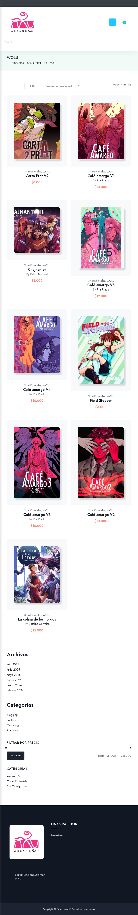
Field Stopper (101, 401)
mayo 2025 (14, 675)
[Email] (83, 4)
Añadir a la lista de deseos (36, 135)
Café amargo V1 (101, 176)
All (129, 85)
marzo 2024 (14, 685)
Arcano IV (13, 776)
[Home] (7, 63)
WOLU (46, 171)
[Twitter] (55, 4)
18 (125, 85)
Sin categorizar (17, 786)
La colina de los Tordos (37, 619)
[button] (46, 135)
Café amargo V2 (101, 515)
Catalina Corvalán (39, 624)
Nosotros (57, 835)
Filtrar (15, 755)
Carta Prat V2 (37, 176)
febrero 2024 (15, 690)
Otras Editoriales (32, 171)
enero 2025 (14, 680)
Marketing (13, 725)
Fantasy (11, 720)
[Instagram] (69, 4)
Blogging (12, 715)
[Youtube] (76, 4)
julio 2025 (13, 664)
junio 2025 (13, 670)
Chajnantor (37, 270)
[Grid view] (10, 86)
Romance (12, 731)
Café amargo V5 (100, 285)
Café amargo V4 (37, 390)
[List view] (18, 86)
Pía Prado (103, 180)
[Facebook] (62, 4)
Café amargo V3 (37, 515)
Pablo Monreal (39, 274)
